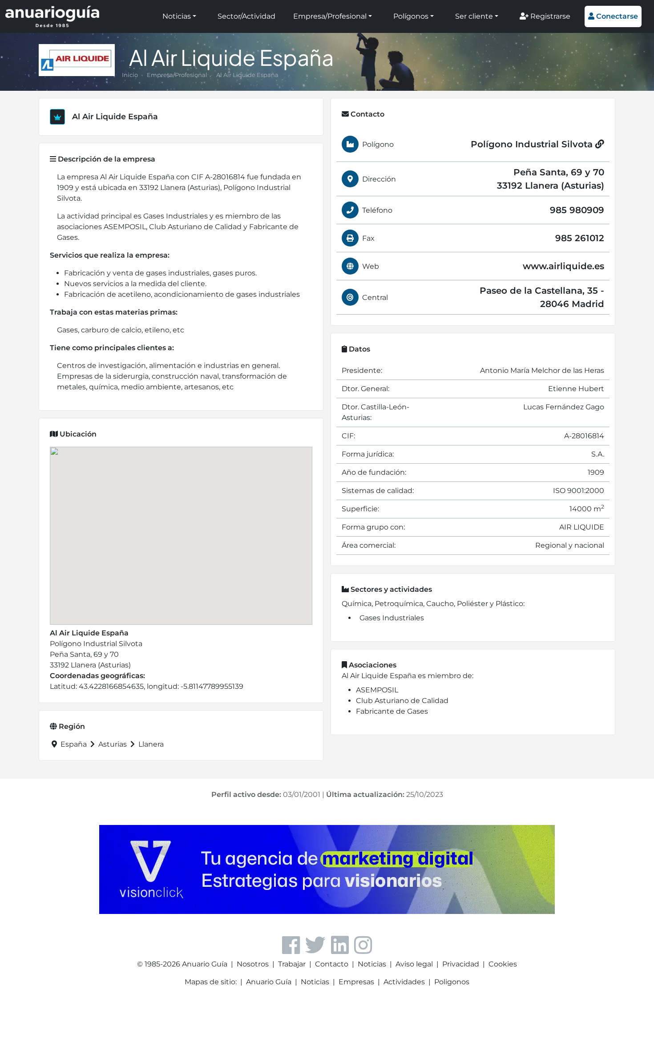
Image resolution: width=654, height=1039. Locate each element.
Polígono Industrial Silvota (533, 144)
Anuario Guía (268, 982)
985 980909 (577, 210)
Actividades (404, 982)
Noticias (176, 16)
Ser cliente (474, 16)
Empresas (356, 982)
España (74, 744)
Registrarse (549, 16)
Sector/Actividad (246, 16)
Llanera (150, 744)
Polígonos (410, 16)
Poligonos (451, 982)
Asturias (113, 744)
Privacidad (460, 964)
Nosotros (253, 964)
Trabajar (292, 964)
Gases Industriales (391, 618)
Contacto (331, 964)
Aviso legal (414, 964)
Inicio (130, 74)
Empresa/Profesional (330, 16)
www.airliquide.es (563, 266)
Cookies (502, 964)
